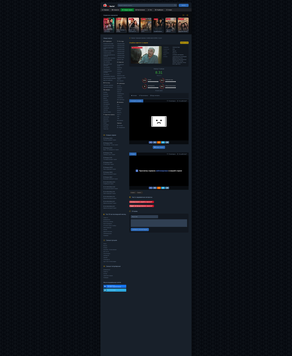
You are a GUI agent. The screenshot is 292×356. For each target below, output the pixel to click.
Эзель (104, 243)
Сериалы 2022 (120, 51)
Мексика (105, 126)
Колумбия (106, 124)
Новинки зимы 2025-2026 (108, 48)
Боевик (105, 92)
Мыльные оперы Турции (121, 78)
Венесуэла (106, 121)
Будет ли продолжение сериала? (141, 206)
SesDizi (119, 73)
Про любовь (106, 62)
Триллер (105, 110)
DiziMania (119, 89)
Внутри (105, 245)
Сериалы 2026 (120, 43)
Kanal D (119, 110)
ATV (118, 104)
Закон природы (107, 227)
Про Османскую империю (107, 64)
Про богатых (106, 69)
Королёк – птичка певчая (109, 249)
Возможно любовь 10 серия (110, 178)
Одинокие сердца (108, 275)
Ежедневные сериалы (109, 76)
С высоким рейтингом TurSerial (109, 55)
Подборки (160, 10)
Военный (105, 94)
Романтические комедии (107, 71)
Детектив (105, 96)
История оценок (159, 90)
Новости (116, 10)
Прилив (105, 257)
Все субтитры (120, 99)
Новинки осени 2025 (108, 50)
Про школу (106, 74)
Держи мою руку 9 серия (109, 174)
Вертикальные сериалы (109, 78)
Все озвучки (120, 80)
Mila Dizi (119, 91)
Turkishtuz (119, 95)
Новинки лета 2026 (108, 43)
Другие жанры (107, 112)
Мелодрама (106, 104)
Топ (151, 10)
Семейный (106, 108)
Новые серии (128, 10)
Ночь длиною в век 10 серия (110, 188)
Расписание (141, 10)
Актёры (121, 125)
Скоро (170, 10)
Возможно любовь (108, 221)
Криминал (106, 102)
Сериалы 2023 (120, 49)
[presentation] (184, 15)
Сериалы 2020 (120, 55)
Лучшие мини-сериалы (109, 58)
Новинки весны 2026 (108, 45)
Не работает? (183, 101)
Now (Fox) (119, 108)
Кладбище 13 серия (108, 183)
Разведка (105, 235)
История (105, 106)
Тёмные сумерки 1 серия (109, 140)
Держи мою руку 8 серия (109, 198)
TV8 (118, 118)
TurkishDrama (120, 93)
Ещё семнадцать (107, 223)
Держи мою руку (107, 231)
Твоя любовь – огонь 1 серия (110, 144)
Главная (106, 10)
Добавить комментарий (139, 229)
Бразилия (105, 119)
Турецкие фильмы (108, 87)
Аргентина (106, 117)
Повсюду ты (106, 259)
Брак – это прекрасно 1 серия (111, 149)
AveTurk (119, 69)
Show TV (119, 112)
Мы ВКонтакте (114, 286)
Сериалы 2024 (120, 47)
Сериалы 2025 (120, 45)
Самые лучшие (107, 52)
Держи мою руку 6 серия (109, 208)
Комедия (105, 100)
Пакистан (105, 128)
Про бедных (106, 67)
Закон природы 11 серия (109, 193)
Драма (105, 98)
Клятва (105, 229)
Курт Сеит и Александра (109, 261)
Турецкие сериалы (108, 85)
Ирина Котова (120, 75)
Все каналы (120, 120)
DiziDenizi (119, 71)
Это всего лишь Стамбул (109, 225)
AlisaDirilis (119, 67)
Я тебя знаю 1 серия (108, 164)
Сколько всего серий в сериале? (141, 202)
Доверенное (106, 219)
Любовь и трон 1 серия (109, 154)
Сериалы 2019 (120, 57)
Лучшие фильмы (107, 60)
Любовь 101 (106, 255)
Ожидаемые (121, 127)
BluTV (118, 106)
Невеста (105, 217)
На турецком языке (120, 65)
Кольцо (105, 247)
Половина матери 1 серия (110, 159)
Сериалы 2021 (120, 53)
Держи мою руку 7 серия (109, 203)
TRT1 (118, 116)
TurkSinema (120, 97)
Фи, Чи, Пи (106, 251)
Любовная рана (107, 233)
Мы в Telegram (112, 290)
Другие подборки (107, 80)
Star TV (119, 114)
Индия (105, 123)
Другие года (120, 59)
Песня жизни (106, 253)
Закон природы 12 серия (109, 169)
